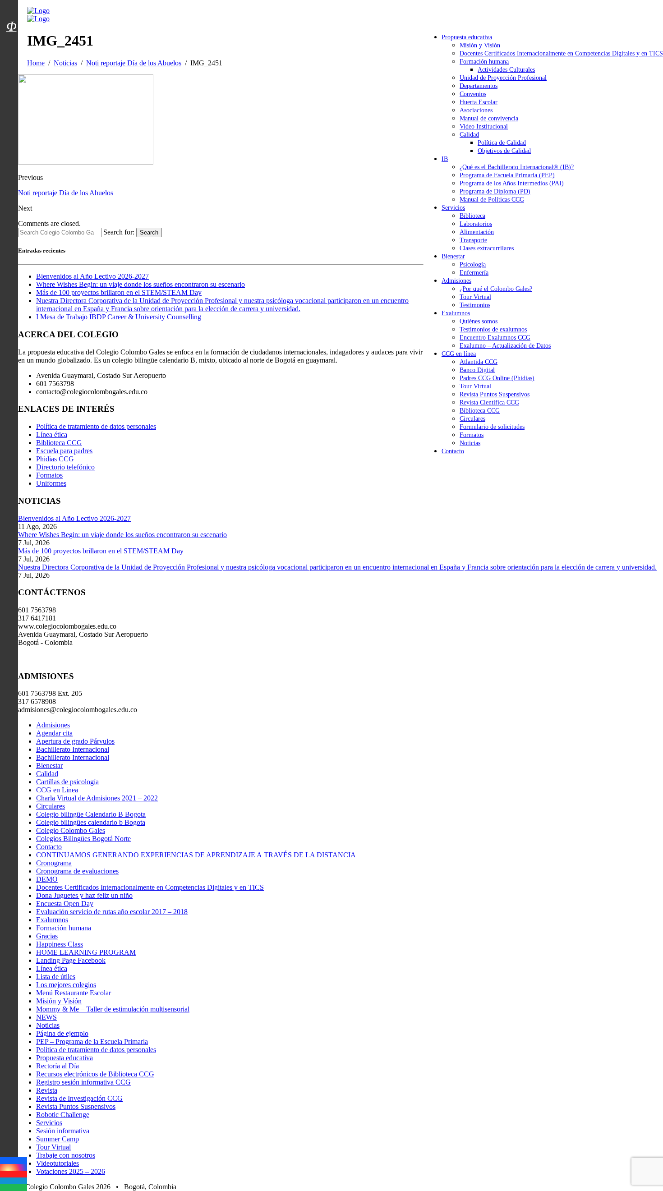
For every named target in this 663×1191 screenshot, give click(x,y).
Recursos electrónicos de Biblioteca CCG (95, 1074)
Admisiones (456, 280)
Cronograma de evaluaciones (77, 871)
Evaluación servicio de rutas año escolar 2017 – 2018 (112, 911)
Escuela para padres (64, 451)
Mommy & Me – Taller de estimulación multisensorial (112, 1009)
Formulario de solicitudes (492, 426)
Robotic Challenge (62, 1114)
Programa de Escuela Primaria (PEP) (507, 175)
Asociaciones (476, 110)
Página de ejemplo (62, 1033)
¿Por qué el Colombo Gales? (496, 288)
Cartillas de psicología (67, 782)
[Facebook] (13, 1160)
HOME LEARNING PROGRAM (86, 952)
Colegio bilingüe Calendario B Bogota (91, 814)
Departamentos (478, 86)
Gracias (47, 936)
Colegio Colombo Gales (70, 830)
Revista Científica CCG (489, 402)
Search (149, 232)
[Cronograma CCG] (11, 6)
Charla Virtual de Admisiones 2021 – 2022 (97, 798)
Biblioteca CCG (480, 410)
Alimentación (477, 232)
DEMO (47, 879)
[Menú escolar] (11, 37)
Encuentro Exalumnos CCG (495, 337)
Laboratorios (476, 224)
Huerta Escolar (478, 102)
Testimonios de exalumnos (493, 329)
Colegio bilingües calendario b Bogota (90, 822)
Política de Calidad (502, 142)
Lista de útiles (55, 976)
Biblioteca (472, 215)
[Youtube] (13, 1174)
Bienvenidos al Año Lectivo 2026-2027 (92, 276)
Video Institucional (484, 126)
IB (445, 159)
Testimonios (475, 305)
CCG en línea (459, 353)
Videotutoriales (57, 1163)
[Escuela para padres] (11, 42)
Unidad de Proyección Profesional (503, 77)
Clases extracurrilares (487, 248)
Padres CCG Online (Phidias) (497, 378)
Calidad (469, 134)
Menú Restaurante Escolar (73, 993)
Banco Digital (477, 370)
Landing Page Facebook (71, 960)
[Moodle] (11, 15)
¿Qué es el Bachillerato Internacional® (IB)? (517, 167)
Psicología (473, 264)
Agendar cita (54, 733)
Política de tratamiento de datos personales (96, 426)
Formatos (471, 435)
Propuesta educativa (467, 37)
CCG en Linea (57, 790)
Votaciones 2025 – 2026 (70, 1171)
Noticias (470, 443)
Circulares (472, 418)
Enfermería (474, 272)
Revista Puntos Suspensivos (494, 394)
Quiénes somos (478, 321)
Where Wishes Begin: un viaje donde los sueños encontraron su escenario (140, 284)
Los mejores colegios (66, 985)
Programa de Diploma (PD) (495, 191)
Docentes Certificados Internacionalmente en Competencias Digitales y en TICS (561, 53)
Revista (46, 1090)
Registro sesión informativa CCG (83, 1082)
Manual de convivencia (489, 118)
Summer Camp (57, 1139)
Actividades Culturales (506, 69)
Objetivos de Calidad (504, 150)
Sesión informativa (62, 1131)
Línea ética (51, 434)
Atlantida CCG (478, 362)
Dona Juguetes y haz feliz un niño (84, 895)
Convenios (473, 94)
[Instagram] (13, 1167)
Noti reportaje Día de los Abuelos (65, 193)
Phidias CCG (55, 459)
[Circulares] (11, 10)
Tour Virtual (475, 297)
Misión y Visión (480, 45)
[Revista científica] (11, 46)
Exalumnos (456, 313)
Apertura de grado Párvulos (75, 741)
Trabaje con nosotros (65, 1155)
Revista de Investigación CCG (79, 1098)
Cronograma (54, 863)
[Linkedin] (13, 1180)
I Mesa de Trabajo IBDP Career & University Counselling (118, 317)
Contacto (453, 451)
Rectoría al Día (57, 1066)
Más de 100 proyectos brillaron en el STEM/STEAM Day (119, 292)
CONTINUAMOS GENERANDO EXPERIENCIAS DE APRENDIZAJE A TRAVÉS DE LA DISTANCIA (197, 855)
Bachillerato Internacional (72, 749)
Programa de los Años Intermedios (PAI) (512, 183)
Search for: (118, 232)
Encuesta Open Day (64, 903)
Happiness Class (59, 944)
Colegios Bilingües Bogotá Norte (83, 838)
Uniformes (51, 483)
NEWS (46, 1017)
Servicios (453, 207)
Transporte (473, 240)
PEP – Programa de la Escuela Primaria (92, 1041)
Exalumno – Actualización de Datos (505, 345)
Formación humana (484, 61)
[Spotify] (13, 1187)
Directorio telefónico (65, 467)
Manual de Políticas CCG (492, 199)
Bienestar (453, 256)
